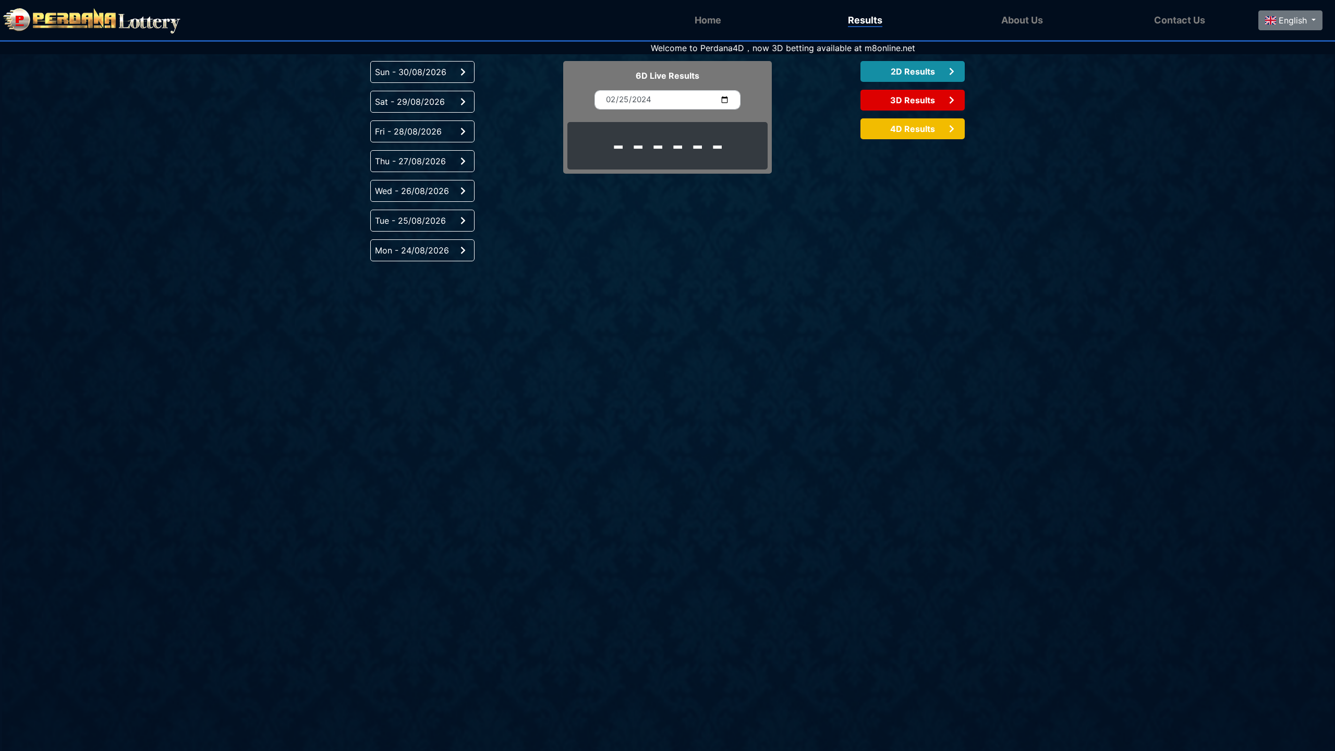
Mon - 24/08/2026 (412, 250)
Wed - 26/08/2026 (412, 191)
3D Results (912, 100)
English (1292, 20)
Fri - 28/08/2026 (408, 131)
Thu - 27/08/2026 (410, 161)
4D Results (912, 129)
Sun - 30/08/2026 (410, 72)
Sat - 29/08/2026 (410, 101)
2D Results (913, 71)
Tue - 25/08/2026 (410, 220)
